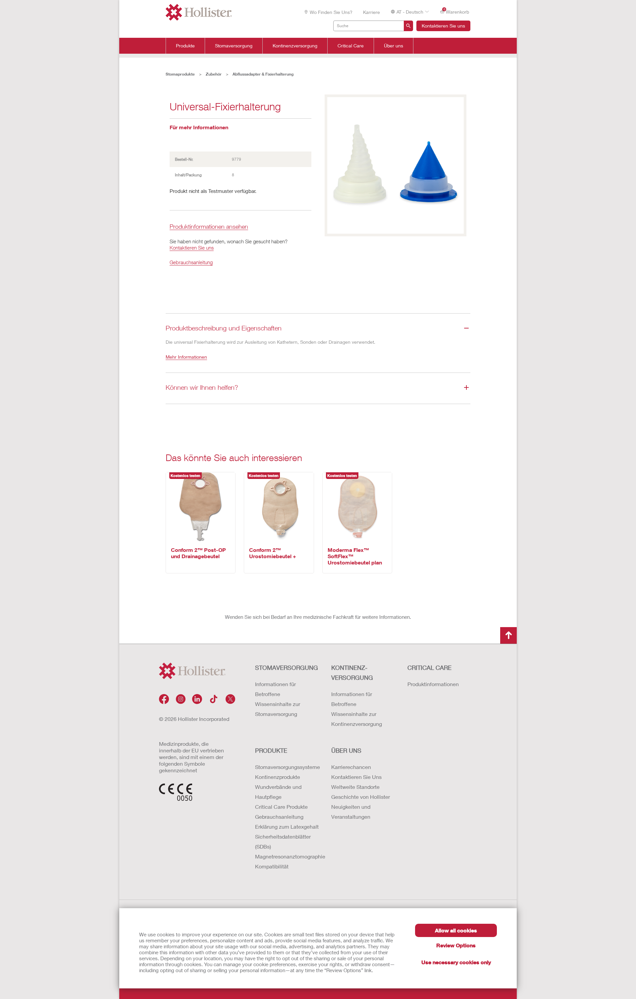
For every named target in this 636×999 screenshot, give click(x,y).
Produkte (185, 45)
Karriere (371, 12)
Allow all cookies (456, 930)
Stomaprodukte (180, 74)
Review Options (456, 945)
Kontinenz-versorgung (352, 672)
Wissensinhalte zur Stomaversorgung (277, 709)
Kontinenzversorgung (295, 45)
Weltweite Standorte (355, 787)
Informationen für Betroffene (275, 689)
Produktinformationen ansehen (209, 227)
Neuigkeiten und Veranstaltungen (350, 811)
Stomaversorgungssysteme (286, 767)
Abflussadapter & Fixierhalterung (263, 74)
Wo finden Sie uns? (331, 12)
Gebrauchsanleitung (191, 262)
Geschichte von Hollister (360, 796)
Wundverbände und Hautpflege (278, 792)
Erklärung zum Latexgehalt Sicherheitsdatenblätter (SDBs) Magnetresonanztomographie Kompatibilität (286, 846)
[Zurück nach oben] (508, 635)
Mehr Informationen (186, 357)
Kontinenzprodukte (277, 777)
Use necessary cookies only (456, 962)
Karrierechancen (351, 767)
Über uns (393, 45)
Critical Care (351, 45)
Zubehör (214, 74)
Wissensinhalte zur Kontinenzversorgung (356, 719)
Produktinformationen (433, 684)
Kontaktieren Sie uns (443, 26)
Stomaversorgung (233, 45)
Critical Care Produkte (281, 806)
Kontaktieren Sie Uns (356, 777)
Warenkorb (456, 11)
